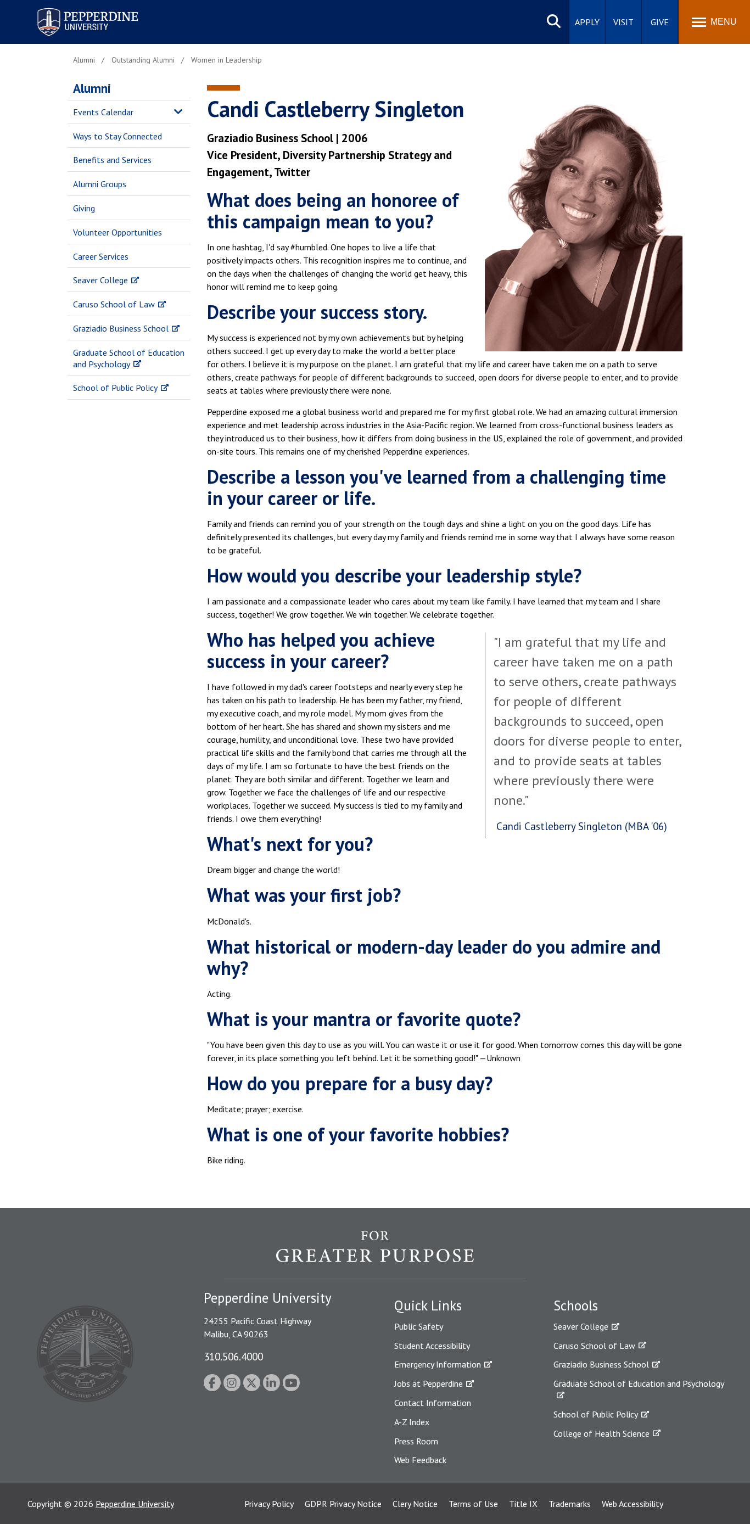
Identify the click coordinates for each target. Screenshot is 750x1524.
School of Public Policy (115, 387)
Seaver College (100, 279)
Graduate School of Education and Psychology (128, 358)
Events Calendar (103, 112)
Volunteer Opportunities (117, 232)
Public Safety (418, 1326)
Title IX (523, 1503)
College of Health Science (601, 1433)
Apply (587, 21)
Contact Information (432, 1402)
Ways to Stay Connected (117, 136)
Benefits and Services (112, 159)
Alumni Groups (99, 183)
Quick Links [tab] (428, 1305)
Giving (84, 208)
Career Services (100, 256)
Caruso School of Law (114, 304)
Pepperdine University (74, 10)
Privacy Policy (269, 1503)
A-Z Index (411, 1421)
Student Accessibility (432, 1345)
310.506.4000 (233, 1356)
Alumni (92, 88)
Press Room (416, 1441)
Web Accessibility (632, 1503)
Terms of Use (473, 1503)
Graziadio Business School (121, 328)
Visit (623, 21)
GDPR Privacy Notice (343, 1503)
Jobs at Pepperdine (428, 1383)
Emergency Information (437, 1364)
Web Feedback (420, 1459)
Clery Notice (415, 1503)
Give (660, 21)
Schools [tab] (575, 1305)
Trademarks (569, 1503)
